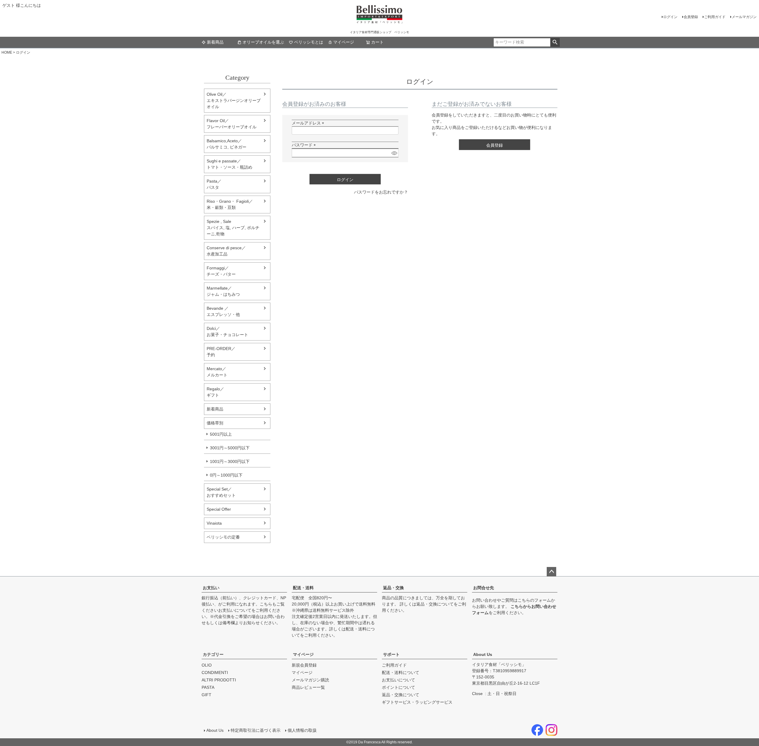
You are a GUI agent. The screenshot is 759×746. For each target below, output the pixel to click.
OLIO (207, 665)
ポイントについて (398, 687)
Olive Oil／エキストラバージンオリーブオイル (234, 100)
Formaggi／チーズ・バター (221, 271)
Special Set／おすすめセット (221, 492)
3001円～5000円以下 (230, 447)
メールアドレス (309, 123)
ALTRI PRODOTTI (219, 680)
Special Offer (219, 509)
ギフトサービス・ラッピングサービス (417, 702)
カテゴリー (213, 654)
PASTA (208, 687)
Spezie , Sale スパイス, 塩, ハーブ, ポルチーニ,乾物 (233, 227)
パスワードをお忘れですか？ (381, 192)
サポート (391, 654)
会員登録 (691, 17)
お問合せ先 (483, 587)
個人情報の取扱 (302, 730)
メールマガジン (744, 17)
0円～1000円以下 (226, 475)
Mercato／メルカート (217, 371)
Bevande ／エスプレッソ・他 (223, 311)
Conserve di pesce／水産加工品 (226, 250)
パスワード (305, 145)
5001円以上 (221, 434)
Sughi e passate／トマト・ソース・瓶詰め (229, 164)
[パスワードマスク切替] (394, 153)
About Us (482, 654)
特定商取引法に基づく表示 (255, 730)
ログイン (670, 17)
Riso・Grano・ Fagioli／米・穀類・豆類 (230, 204)
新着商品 (215, 42)
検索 (554, 42)
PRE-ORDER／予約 (221, 351)
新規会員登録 (304, 665)
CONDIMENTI (215, 672)
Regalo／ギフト (215, 391)
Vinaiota (214, 523)
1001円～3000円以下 (230, 461)
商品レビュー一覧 (308, 687)
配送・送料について (400, 672)
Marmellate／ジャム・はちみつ (223, 291)
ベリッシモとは (308, 42)
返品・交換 (393, 587)
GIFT (206, 694)
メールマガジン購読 (310, 680)
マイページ (343, 42)
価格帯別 (215, 423)
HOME (6, 52)
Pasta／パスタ (214, 184)
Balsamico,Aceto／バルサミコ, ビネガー (226, 143)
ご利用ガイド (714, 17)
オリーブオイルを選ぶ (263, 42)
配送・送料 (303, 587)
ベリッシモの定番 (223, 537)
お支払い (211, 587)
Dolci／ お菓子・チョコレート (227, 331)
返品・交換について (435, 604)
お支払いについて (234, 610)
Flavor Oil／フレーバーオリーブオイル (231, 123)
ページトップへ (551, 571)
